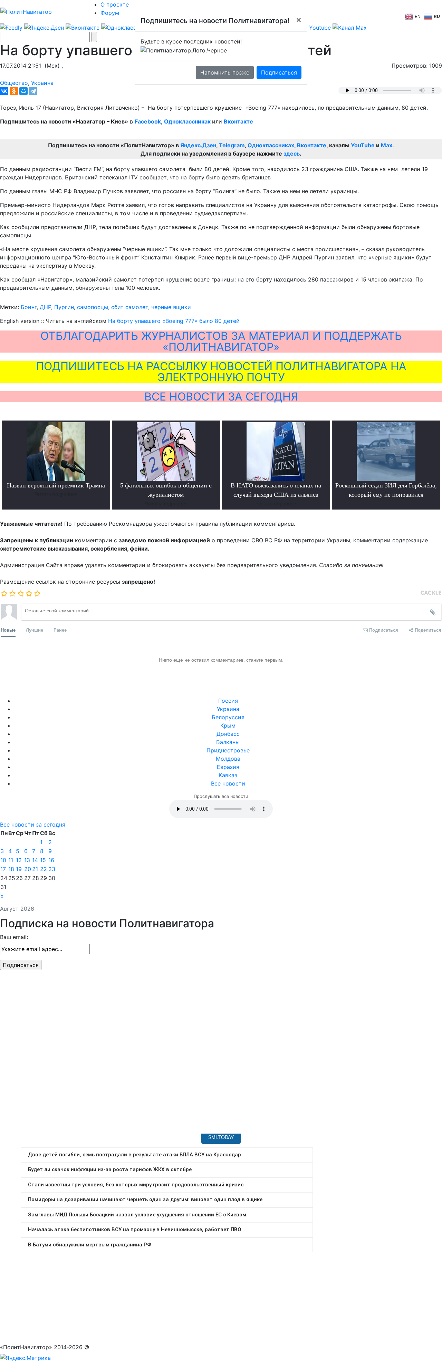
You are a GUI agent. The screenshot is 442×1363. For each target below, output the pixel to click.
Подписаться (279, 72)
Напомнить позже (224, 72)
